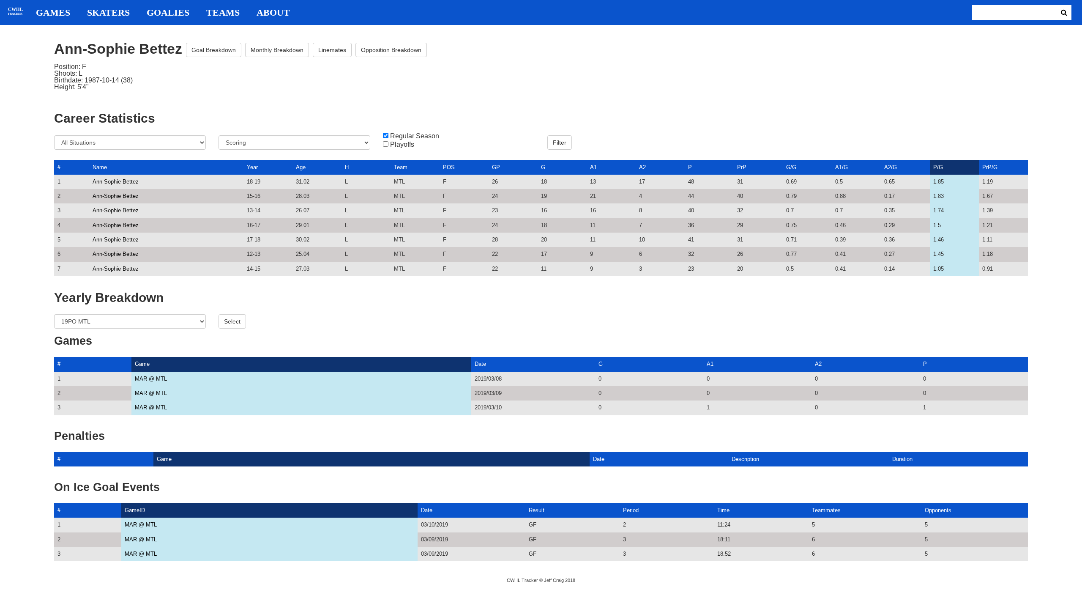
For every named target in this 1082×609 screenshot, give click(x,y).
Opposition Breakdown (391, 50)
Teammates (826, 510)
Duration (902, 459)
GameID (135, 510)
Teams (223, 12)
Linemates (332, 50)
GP (496, 167)
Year (252, 167)
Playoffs (402, 144)
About (273, 12)
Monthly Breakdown (277, 50)
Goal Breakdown (213, 50)
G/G (791, 167)
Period (631, 510)
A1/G (841, 167)
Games (53, 12)
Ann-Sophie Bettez (116, 181)
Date (480, 364)
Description (745, 459)
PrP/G (989, 167)
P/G (938, 167)
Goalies (168, 12)
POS (449, 167)
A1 (593, 167)
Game (142, 364)
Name (100, 167)
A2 (642, 167)
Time (723, 510)
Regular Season (414, 136)
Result (536, 510)
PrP (741, 167)
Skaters (108, 12)
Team (400, 167)
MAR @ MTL (151, 379)
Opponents (938, 510)
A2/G (890, 167)
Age (301, 167)
